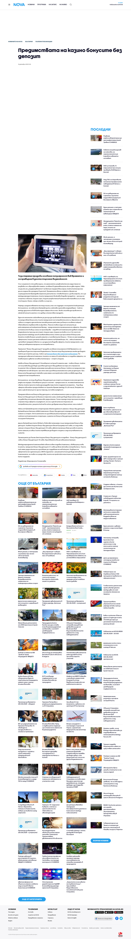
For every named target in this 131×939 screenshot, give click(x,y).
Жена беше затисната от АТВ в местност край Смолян (27, 625)
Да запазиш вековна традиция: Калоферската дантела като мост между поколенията (76, 808)
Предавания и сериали (35, 918)
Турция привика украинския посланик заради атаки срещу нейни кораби (112, 605)
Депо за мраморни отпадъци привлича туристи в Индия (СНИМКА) (111, 561)
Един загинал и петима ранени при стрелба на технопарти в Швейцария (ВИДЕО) (112, 210)
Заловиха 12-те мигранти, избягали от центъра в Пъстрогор (75, 704)
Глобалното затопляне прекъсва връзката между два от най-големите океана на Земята (112, 590)
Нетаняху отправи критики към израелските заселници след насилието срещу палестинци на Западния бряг (111, 544)
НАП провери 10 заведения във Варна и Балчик (75, 502)
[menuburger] (9, 4)
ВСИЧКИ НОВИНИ (100, 841)
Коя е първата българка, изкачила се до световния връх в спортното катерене (112, 411)
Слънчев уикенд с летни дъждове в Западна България (75, 832)
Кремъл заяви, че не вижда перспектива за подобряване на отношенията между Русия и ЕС (112, 732)
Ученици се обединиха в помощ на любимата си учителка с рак (51, 779)
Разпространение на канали (32, 928)
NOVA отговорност (74, 912)
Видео (10, 920)
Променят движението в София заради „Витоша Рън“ (52, 603)
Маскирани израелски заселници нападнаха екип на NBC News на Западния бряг (112, 328)
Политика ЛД (85, 928)
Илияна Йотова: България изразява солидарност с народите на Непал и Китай (50, 753)
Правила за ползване (94, 928)
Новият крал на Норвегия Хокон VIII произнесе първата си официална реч (112, 575)
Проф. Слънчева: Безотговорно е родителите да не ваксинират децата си (112, 296)
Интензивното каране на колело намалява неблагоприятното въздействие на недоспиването (112, 514)
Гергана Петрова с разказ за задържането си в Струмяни (52, 704)
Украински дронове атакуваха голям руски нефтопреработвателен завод (112, 266)
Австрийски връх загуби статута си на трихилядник (112, 770)
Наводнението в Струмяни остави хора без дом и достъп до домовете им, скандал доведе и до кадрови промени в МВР (75, 782)
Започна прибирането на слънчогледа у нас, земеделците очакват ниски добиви (76, 578)
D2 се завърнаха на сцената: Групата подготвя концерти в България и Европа (26, 529)
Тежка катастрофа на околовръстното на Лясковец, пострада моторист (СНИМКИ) (51, 859)
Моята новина (13, 918)
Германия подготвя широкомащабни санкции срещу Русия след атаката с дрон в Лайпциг (112, 384)
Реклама (10, 928)
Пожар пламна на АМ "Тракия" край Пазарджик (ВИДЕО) (26, 654)
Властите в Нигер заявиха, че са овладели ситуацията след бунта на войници (112, 783)
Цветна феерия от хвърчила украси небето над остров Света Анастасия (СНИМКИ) (28, 885)
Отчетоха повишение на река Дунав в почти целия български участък (76, 655)
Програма (41, 4)
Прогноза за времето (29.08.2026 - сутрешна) (27, 831)
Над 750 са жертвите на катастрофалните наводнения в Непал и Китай (112, 183)
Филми (50, 920)
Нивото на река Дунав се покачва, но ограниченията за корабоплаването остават (52, 504)
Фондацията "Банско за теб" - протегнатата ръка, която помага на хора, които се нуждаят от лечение (52, 530)
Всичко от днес (13, 915)
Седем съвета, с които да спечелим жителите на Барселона (112, 486)
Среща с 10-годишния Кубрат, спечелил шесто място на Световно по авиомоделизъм (50, 808)
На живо (63, 4)
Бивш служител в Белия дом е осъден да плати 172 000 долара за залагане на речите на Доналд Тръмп (112, 620)
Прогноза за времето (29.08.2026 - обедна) (26, 703)
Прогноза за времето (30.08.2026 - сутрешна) (76, 602)
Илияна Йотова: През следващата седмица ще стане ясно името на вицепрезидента (52, 726)
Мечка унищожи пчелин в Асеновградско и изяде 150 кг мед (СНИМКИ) (28, 779)
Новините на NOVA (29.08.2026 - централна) (110, 657)
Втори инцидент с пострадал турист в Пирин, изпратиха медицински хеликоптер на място (76, 727)
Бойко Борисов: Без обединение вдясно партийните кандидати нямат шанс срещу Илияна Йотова (28, 680)
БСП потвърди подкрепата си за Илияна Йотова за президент (49, 679)
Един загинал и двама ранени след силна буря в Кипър (112, 528)
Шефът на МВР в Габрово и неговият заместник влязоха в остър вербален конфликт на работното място (76, 680)
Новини (31, 4)
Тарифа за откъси (44, 928)
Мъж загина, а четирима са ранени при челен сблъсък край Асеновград (28, 554)
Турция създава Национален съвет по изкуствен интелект (112, 746)
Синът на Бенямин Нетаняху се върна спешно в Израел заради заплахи (111, 369)
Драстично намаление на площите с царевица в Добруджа (28, 603)
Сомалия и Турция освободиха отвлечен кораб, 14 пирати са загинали (112, 499)
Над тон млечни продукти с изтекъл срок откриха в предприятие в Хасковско (26, 753)
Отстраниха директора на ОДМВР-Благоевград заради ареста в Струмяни (51, 885)
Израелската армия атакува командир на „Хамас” (112, 447)
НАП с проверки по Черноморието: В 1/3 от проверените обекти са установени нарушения (76, 554)
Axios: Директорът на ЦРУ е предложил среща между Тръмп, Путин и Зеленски (113, 460)
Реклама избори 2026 (19, 928)
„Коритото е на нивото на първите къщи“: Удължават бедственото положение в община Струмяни (75, 887)
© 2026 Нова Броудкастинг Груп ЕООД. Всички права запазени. (22, 934)
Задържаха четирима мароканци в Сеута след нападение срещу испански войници (112, 474)
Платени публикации (13, 929)
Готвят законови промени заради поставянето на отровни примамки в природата (74, 860)
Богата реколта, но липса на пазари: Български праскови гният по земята (50, 578)
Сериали (50, 918)
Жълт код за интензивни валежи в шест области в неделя (52, 654)
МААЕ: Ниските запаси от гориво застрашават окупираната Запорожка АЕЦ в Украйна (112, 810)
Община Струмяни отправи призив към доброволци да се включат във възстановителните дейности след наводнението (74, 629)
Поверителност (76, 928)
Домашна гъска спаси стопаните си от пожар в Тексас (112, 645)
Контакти (60, 928)
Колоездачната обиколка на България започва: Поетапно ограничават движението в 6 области (52, 834)
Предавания (52, 915)
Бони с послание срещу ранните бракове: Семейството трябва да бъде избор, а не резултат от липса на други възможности (75, 754)
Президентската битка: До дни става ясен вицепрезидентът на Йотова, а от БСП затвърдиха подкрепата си (51, 628)
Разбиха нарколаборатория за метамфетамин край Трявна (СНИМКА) (27, 503)
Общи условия (67, 928)
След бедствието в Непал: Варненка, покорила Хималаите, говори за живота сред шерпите (27, 808)
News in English (72, 918)
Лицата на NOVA (33, 915)
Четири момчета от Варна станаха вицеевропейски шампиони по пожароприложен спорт (28, 579)
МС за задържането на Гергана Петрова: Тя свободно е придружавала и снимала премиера (27, 727)
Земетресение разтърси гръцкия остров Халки (110, 698)
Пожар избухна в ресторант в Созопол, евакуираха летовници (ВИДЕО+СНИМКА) (27, 859)
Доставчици (53, 928)
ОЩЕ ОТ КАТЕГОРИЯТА (32, 899)
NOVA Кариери (72, 915)
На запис (53, 4)
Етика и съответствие (106, 928)
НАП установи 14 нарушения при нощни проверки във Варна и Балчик (112, 169)
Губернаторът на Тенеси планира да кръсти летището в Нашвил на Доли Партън (113, 826)
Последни (11, 912)
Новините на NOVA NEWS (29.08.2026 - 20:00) (113, 632)
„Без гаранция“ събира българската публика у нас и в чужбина (51, 553)
